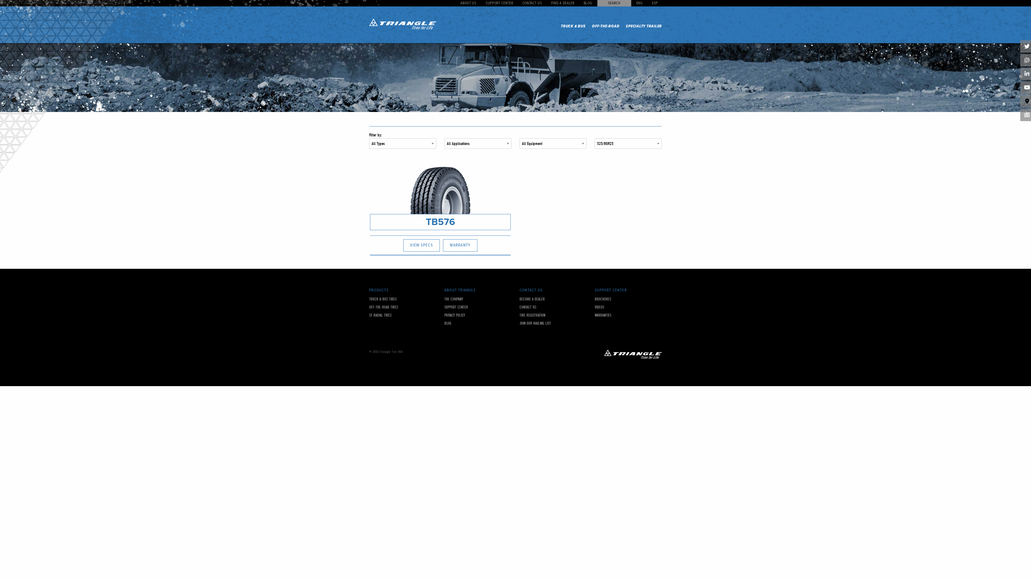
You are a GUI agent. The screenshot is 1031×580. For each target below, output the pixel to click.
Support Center (499, 3)
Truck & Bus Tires (383, 299)
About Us (468, 3)
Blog (588, 3)
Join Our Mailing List (535, 323)
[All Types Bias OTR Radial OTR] (402, 145)
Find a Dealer (563, 3)
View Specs (421, 245)
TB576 (440, 222)
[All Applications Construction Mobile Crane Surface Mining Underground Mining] (477, 145)
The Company (453, 299)
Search (614, 3)
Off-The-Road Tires (383, 307)
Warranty (460, 245)
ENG (639, 3)
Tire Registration (532, 315)
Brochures (603, 299)
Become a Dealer (532, 299)
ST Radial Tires (380, 315)
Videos (599, 307)
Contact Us (532, 3)
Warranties (603, 315)
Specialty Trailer (644, 26)
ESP (655, 3)
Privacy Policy (454, 315)
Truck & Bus (573, 26)
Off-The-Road (605, 26)
